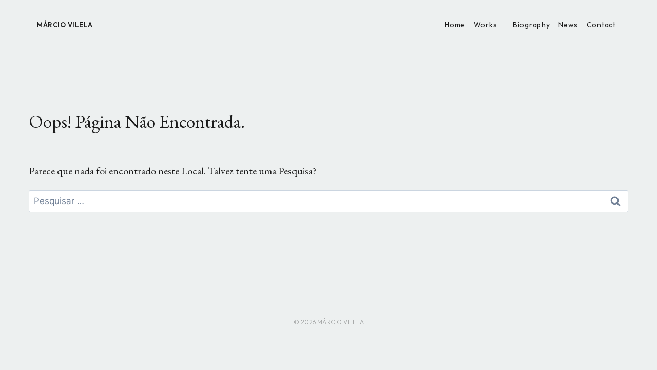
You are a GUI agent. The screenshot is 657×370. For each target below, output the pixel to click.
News (568, 24)
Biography (531, 24)
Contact (601, 24)
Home (455, 24)
